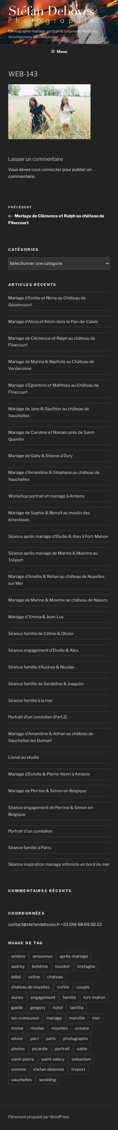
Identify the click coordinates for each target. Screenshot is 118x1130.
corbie (63, 987)
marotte (77, 1018)
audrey (18, 966)
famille (69, 997)
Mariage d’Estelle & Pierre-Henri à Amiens (49, 774)
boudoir (62, 966)
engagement (42, 997)
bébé (16, 976)
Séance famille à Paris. (30, 847)
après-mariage (74, 956)
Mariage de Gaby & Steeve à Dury (40, 455)
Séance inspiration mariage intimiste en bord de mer (59, 864)
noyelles (59, 1028)
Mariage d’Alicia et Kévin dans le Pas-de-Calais (53, 321)
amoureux (42, 956)
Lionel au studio (23, 757)
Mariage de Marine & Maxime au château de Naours (58, 600)
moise (17, 1028)
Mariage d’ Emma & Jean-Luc (36, 616)
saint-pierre (22, 1059)
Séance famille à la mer (30, 700)
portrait (62, 1048)
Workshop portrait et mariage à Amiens (46, 496)
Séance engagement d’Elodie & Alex (43, 650)
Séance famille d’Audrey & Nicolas (41, 667)
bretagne (86, 966)
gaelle (17, 1007)
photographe (75, 1038)
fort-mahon (94, 997)
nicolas (37, 1028)
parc (34, 1038)
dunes (17, 997)
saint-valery (52, 1059)
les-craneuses (25, 1018)
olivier (17, 1038)
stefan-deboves (48, 1069)
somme (18, 1069)
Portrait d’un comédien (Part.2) (37, 717)
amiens (18, 956)
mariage (54, 1018)
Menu (62, 51)
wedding (47, 1079)
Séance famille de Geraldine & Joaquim (46, 683)
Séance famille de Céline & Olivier (41, 633)
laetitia (76, 1007)
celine (34, 976)
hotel (58, 1007)
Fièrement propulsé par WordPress (38, 1116)
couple (83, 987)
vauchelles (21, 1079)
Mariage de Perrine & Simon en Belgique (47, 790)
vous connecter (46, 169)
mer (96, 1018)
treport (78, 1069)
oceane (82, 1028)
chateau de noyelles (30, 987)
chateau (55, 976)
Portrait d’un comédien (30, 831)
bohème (40, 966)
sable (82, 1048)
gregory (38, 1007)
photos (18, 1048)
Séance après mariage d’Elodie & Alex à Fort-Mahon (58, 536)
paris (51, 1038)
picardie (40, 1048)
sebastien (81, 1059)
